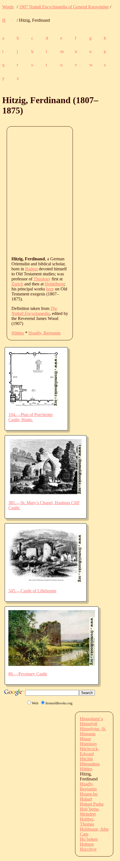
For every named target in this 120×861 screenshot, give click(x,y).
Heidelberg (54, 284)
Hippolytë (88, 723)
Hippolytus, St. (93, 728)
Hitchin (86, 758)
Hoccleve (88, 849)
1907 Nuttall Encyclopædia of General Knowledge (64, 6)
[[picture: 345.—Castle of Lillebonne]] (45, 581)
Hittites (17, 333)
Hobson (87, 844)
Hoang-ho (89, 794)
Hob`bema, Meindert (90, 811)
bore (50, 289)
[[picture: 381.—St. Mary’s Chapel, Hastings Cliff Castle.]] (45, 493)
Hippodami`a (91, 718)
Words (8, 6)
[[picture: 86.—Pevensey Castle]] (51, 664)
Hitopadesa (90, 763)
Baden (31, 268)
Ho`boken (89, 839)
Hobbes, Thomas (87, 821)
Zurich (17, 284)
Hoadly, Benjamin (44, 333)
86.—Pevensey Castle (27, 673)
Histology (88, 743)
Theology (42, 279)
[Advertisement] (60, 191)
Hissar (85, 738)
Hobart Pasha (92, 804)
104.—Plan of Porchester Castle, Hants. (30, 417)
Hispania (87, 733)
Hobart (86, 799)
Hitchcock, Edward (89, 751)
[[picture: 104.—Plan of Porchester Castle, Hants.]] (33, 405)
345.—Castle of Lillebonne (32, 590)
